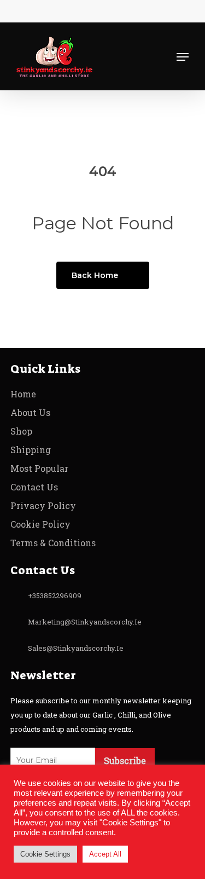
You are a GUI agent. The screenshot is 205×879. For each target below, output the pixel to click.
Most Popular (39, 468)
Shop (21, 431)
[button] (183, 56)
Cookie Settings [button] (45, 854)
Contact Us (34, 487)
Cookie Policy (40, 524)
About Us (30, 412)
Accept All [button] (105, 854)
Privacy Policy (43, 505)
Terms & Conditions (53, 542)
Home (23, 394)
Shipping (30, 449)
